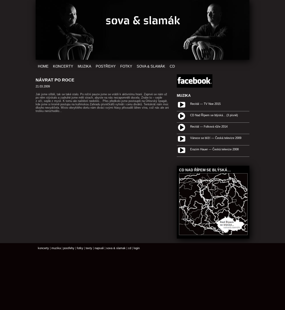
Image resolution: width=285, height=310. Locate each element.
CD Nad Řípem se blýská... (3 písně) (214, 115)
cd (129, 248)
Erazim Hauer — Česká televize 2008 (214, 149)
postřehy (68, 248)
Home (43, 66)
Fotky (126, 66)
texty (89, 248)
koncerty (43, 248)
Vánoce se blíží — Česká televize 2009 (215, 138)
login (137, 248)
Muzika (84, 66)
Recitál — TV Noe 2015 (205, 103)
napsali (99, 248)
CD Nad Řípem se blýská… (205, 170)
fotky (80, 248)
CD (172, 66)
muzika (56, 248)
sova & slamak (116, 248)
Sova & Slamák (151, 66)
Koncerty (63, 66)
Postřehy (106, 66)
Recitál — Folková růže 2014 (209, 126)
